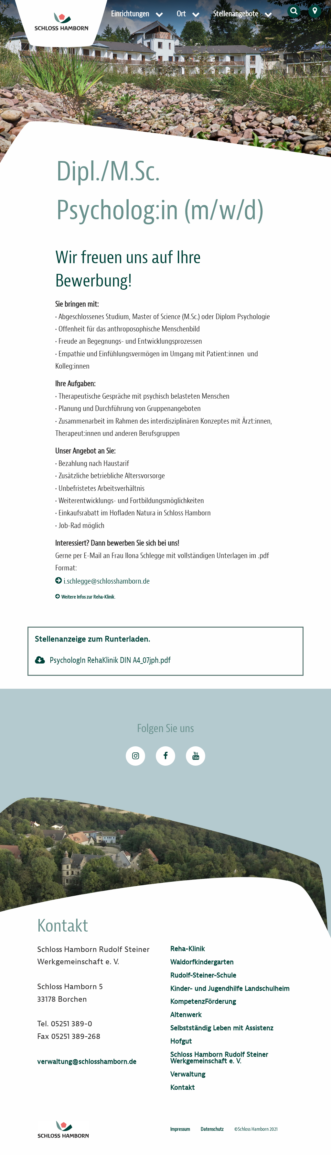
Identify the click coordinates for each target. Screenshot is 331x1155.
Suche (293, 11)
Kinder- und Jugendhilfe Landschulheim (230, 988)
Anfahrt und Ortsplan (314, 11)
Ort (181, 14)
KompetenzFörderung (203, 1001)
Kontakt (182, 1087)
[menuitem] (138, 13)
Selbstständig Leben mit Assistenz (221, 1028)
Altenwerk (186, 1014)
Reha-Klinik (187, 948)
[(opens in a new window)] (135, 756)
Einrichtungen (130, 14)
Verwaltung (187, 1074)
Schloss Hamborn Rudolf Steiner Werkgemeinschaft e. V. (219, 1058)
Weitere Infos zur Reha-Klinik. (88, 596)
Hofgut (181, 1041)
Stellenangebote (235, 14)
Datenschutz (212, 1129)
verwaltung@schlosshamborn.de (86, 1061)
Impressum (180, 1129)
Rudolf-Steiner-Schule (203, 975)
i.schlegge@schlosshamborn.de (107, 581)
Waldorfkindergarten (202, 962)
